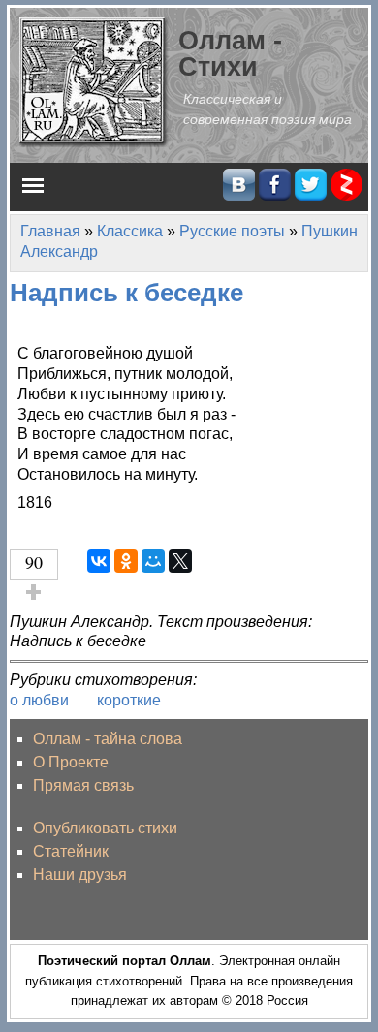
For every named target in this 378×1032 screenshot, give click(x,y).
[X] (180, 561)
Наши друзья (80, 874)
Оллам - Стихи (230, 53)
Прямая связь (83, 785)
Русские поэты (232, 231)
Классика (130, 231)
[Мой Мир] (153, 561)
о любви (39, 700)
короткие (129, 700)
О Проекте (71, 762)
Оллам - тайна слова (107, 739)
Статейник (71, 851)
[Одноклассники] (126, 561)
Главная (50, 231)
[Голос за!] (34, 592)
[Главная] (94, 81)
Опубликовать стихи (105, 828)
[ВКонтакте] (98, 561)
